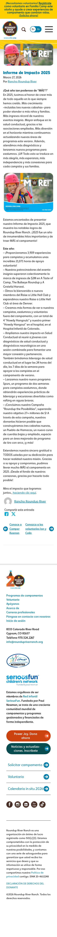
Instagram (18, 804)
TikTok (42, 804)
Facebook (7, 514)
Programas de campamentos (24, 595)
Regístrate (45, 3)
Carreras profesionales (20, 612)
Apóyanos (12, 603)
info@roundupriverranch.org (24, 641)
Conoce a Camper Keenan (16, 529)
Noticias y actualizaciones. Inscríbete (25, 748)
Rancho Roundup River (22, 81)
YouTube (34, 804)
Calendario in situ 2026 (25, 789)
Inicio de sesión (15, 620)
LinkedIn (26, 804)
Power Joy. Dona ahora (25, 736)
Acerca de (12, 608)
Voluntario (12, 599)
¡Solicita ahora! (28, 15)
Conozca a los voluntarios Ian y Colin (35, 529)
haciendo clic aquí (24, 492)
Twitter (14, 514)
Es (38, 29)
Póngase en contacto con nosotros (28, 616)
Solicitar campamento (25, 765)
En (33, 29)
